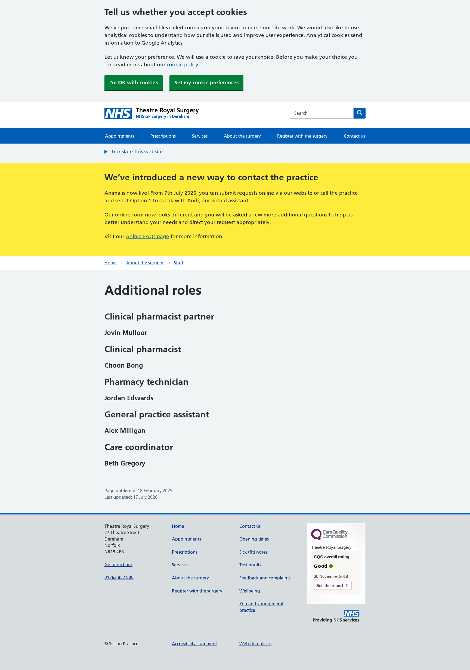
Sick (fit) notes (253, 552)
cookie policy (182, 64)
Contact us (354, 136)
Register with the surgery (302, 136)
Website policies (255, 643)
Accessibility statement (194, 643)
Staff (178, 262)
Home (110, 262)
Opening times (254, 539)
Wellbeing (249, 591)
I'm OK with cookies (133, 82)
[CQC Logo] (329, 539)
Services (200, 136)
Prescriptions (163, 136)
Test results (250, 564)
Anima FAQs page (147, 236)
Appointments (119, 136)
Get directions (118, 564)
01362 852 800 (119, 577)
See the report (329, 585)
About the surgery (242, 136)
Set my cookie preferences (206, 82)
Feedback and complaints (264, 578)
